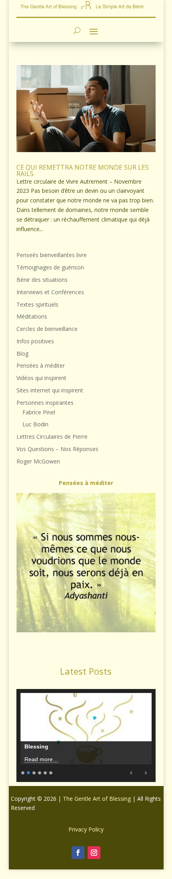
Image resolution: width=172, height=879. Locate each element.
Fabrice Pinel (38, 412)
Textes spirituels (37, 304)
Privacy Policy (86, 829)
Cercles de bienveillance (47, 329)
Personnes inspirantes (45, 402)
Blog (22, 353)
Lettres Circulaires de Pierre (52, 436)
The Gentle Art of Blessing (97, 798)
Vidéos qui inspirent (41, 378)
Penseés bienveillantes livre (51, 255)
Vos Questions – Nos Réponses (57, 449)
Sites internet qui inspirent (49, 390)
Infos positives (35, 341)
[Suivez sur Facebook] (78, 852)
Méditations (31, 316)
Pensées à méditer (40, 365)
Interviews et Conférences (50, 292)
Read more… (41, 759)
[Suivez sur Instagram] (94, 852)
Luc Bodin (35, 424)
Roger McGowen (38, 461)
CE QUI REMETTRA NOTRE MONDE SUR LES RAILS (82, 170)
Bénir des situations (42, 279)
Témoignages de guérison (50, 267)
